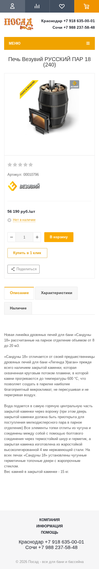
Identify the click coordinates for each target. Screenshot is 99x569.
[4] (25, 165)
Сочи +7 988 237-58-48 (74, 27)
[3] (20, 165)
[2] (15, 165)
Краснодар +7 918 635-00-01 (68, 21)
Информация (49, 526)
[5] (31, 165)
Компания (49, 520)
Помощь (49, 532)
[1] (10, 165)
